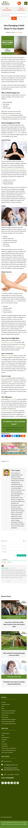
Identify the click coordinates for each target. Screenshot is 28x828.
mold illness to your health (8, 342)
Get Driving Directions (6, 817)
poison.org (15, 301)
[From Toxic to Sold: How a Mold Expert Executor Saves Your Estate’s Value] (14, 610)
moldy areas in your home (18, 346)
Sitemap (16, 824)
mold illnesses (17, 132)
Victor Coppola (18, 32)
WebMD (22, 332)
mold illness (12, 399)
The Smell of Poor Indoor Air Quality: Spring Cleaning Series (14, 683)
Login (25, 541)
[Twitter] (13, 436)
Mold (7, 461)
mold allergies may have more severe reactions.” (13, 169)
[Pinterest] (8, 436)
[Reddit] (23, 436)
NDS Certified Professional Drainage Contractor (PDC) (14, 654)
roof (13, 382)
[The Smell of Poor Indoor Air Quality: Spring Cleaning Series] (14, 669)
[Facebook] (3, 436)
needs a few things (9, 355)
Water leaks (4, 378)
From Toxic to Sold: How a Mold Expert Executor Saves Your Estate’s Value (14, 624)
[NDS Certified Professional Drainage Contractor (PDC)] (14, 641)
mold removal (4, 115)
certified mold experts (7, 410)
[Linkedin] (18, 436)
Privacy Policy (10, 824)
